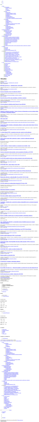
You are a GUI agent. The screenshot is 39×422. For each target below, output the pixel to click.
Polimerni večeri (6, 383)
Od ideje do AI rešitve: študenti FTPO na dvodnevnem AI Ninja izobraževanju (15, 170)
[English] (3, 417)
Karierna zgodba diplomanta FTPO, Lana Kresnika (10, 235)
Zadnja (9, 277)
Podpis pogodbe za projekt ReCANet (7, 255)
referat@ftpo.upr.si (6, 296)
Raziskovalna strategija (7, 366)
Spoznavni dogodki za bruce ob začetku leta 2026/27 (10, 91)
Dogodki (5, 382)
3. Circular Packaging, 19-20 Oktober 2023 (10, 389)
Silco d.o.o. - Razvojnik (4, 209)
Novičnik (5, 381)
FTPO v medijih (6, 407)
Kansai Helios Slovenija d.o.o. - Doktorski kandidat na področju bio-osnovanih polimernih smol (19, 267)
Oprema (5, 379)
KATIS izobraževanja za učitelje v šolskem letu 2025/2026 (11, 273)
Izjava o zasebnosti (3, 340)
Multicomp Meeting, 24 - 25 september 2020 (11, 394)
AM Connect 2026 (4, 118)
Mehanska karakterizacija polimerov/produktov (11, 373)
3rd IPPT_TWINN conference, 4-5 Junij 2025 (11, 387)
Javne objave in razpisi (7, 406)
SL (2, 1)
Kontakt (5, 398)
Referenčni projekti (7, 377)
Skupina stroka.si (18, 340)
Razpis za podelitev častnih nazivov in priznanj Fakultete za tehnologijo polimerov (16, 215)
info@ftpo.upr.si (5, 289)
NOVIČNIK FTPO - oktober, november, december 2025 (11, 248)
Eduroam (5, 408)
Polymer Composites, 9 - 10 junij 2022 (10, 391)
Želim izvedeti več (20, 420)
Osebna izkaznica (6, 396)
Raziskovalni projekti (7, 367)
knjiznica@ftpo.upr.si (6, 312)
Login (12, 340)
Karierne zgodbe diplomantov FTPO (9, 384)
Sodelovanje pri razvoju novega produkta (10, 375)
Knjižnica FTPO (6, 400)
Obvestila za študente (5, 330)
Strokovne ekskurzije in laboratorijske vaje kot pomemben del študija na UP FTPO (16, 152)
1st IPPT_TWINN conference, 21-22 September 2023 (12, 390)
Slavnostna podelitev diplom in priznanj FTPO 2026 (10, 195)
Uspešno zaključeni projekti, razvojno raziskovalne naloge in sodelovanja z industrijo (17, 380)
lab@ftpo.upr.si (5, 338)
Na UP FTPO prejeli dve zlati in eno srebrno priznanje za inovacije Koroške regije (16, 158)
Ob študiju (5, 355)
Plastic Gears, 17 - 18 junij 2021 (9, 393)
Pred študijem (6, 343)
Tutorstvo (3, 331)
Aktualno (3, 46)
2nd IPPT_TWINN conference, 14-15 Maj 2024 (11, 388)
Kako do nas (4, 291)
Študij (3, 6)
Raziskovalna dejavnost (5, 29)
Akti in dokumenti (7, 401)
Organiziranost (6, 403)
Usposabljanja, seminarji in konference (10, 376)
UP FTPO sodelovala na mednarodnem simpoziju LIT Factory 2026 (13, 183)
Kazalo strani (9, 340)
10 (4, 277)
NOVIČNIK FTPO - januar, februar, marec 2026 (10, 164)
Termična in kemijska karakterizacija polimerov (11, 372)
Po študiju (5, 361)
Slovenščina (4, 411)
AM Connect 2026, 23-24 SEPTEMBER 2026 (11, 386)
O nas (3, 62)
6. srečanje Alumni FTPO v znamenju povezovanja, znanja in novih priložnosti (15, 132)
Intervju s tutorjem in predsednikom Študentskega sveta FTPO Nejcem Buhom (15, 229)
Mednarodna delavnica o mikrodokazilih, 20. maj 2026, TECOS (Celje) (14, 177)
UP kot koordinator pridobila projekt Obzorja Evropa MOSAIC (13, 104)
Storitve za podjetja (5, 371)
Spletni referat (4, 329)
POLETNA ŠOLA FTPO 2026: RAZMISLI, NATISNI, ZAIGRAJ (13, 97)
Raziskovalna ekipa (7, 370)
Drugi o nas (6, 399)
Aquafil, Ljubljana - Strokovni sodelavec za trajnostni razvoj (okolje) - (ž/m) (15, 145)
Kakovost (5, 397)
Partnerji (5, 378)
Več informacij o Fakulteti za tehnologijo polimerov (10, 261)
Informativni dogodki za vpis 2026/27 (7, 189)
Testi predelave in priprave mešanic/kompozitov (11, 374)
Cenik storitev (4, 333)
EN (2, 2)
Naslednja (6, 277)
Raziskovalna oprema (7, 369)
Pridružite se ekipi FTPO (8, 402)
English (3, 412)
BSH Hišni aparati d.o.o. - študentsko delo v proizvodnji (11, 85)
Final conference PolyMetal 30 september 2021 (11, 392)
